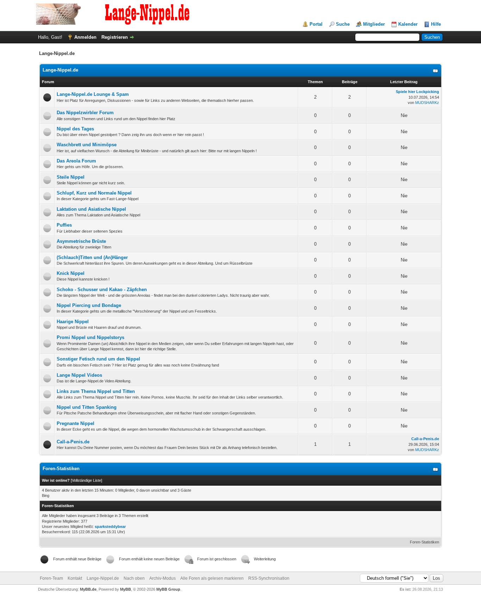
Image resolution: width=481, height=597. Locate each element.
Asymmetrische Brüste (81, 241)
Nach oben (134, 578)
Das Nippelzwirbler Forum (85, 112)
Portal (316, 24)
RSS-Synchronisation (268, 578)
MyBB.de (88, 589)
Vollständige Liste (86, 480)
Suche (343, 24)
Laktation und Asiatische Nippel (91, 209)
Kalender (408, 24)
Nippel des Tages (75, 128)
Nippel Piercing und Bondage (89, 305)
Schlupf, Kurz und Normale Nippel (94, 193)
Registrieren (114, 37)
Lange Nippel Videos (79, 375)
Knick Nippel (71, 273)
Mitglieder (374, 24)
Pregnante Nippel (75, 423)
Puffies (64, 225)
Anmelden (85, 37)
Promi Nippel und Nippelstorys (90, 337)
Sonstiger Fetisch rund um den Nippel (98, 359)
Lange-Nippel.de (60, 70)
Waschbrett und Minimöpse (87, 144)
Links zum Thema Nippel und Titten (96, 391)
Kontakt (75, 578)
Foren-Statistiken (424, 542)
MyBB (125, 589)
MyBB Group (168, 589)
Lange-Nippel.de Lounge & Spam (93, 94)
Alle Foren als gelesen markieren (212, 578)
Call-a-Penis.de (73, 441)
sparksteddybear (110, 526)
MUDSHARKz (427, 102)
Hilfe (436, 24)
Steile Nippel (71, 177)
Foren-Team (51, 578)
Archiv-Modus (162, 578)
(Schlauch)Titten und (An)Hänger (92, 257)
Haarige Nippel (73, 321)
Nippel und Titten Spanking (87, 407)
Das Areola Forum (76, 161)
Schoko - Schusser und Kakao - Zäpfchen (102, 289)
